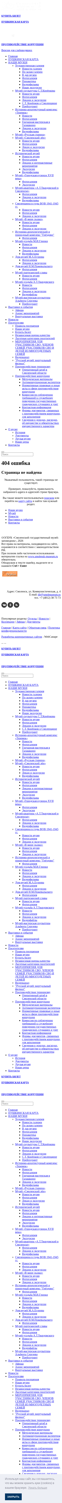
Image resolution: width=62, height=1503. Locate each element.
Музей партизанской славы (31, 272)
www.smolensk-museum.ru (43, 556)
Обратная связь (37, 627)
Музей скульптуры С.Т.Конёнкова (35, 90)
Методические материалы (37, 379)
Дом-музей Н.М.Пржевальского (34, 266)
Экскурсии (28, 169)
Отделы (32, 618)
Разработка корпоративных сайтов (21, 636)
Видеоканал (22, 357)
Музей (12, 513)
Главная (13, 56)
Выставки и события (20, 307)
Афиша (19, 310)
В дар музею (29, 75)
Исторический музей (27, 153)
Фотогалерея (29, 78)
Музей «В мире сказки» (29, 219)
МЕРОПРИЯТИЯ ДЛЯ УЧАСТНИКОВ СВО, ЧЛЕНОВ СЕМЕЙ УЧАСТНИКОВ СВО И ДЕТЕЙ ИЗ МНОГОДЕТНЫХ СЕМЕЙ (34, 348)
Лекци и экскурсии (33, 147)
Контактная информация (36, 407)
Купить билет (23, 332)
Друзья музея (22, 438)
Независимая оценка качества (32, 335)
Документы (22, 435)
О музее (13, 429)
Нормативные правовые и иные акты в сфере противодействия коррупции (41, 388)
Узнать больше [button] (37, 1487)
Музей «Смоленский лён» (30, 137)
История (20, 432)
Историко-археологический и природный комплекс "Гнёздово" (34, 233)
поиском (49, 497)
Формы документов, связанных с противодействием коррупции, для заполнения (41, 413)
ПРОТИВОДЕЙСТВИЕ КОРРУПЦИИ (22, 44)
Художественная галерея (29, 65)
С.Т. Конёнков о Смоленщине (39, 103)
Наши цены (22, 441)
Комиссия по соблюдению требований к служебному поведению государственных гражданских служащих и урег (40, 399)
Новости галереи (32, 68)
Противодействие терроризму (32, 366)
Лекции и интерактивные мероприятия (37, 164)
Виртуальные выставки (29, 316)
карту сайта (25, 501)
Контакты (14, 444)
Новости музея (30, 93)
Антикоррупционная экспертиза (41, 382)
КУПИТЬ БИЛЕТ (11, 16)
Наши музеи (22, 328)
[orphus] (9, 576)
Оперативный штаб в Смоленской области (34, 371)
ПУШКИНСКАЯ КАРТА (23, 59)
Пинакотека (29, 81)
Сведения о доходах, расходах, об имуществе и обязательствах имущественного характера (40, 423)
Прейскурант (30, 106)
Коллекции (7, 621)
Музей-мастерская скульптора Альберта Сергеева (32, 299)
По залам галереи (32, 71)
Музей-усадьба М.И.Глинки (31, 241)
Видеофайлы (29, 294)
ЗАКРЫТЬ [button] (13, 1496)
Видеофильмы (30, 84)
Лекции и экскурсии (34, 100)
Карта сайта (20, 627)
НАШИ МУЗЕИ (17, 62)
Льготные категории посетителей (35, 338)
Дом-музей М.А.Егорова (29, 256)
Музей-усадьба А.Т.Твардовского (34, 281)
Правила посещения (27, 325)
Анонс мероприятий (27, 313)
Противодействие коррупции (32, 375)
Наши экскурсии (32, 87)
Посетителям (16, 322)
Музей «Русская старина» (30, 134)
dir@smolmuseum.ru (49, 594)
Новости (27, 115)
